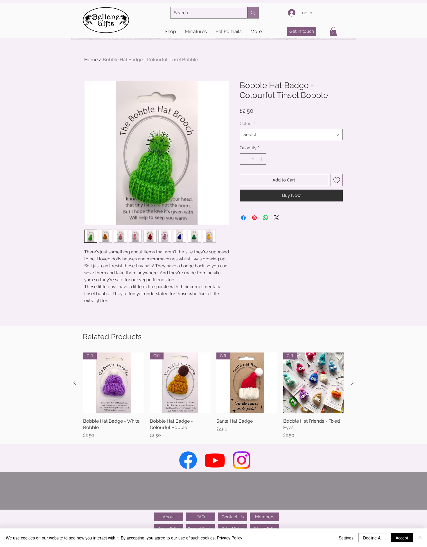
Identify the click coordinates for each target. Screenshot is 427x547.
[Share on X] (276, 217)
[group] (213, 395)
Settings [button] (346, 538)
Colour (248, 123)
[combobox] (291, 134)
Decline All (372, 538)
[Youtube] (215, 460)
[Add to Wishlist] (337, 180)
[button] (170, 31)
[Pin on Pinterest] (254, 217)
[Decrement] (244, 159)
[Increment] (262, 159)
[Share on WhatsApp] (265, 217)
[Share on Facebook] (243, 217)
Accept (402, 538)
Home (91, 59)
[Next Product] (352, 382)
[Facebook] (188, 460)
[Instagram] (241, 460)
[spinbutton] (253, 159)
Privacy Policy (229, 538)
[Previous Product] (74, 382)
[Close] (420, 537)
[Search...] (253, 12)
